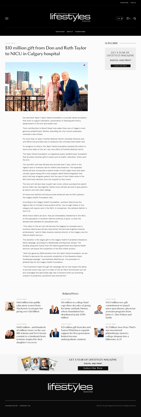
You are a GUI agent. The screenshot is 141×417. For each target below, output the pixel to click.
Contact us (25, 405)
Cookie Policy (11, 405)
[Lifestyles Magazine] (70, 17)
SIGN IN (133, 2)
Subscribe (124, 2)
